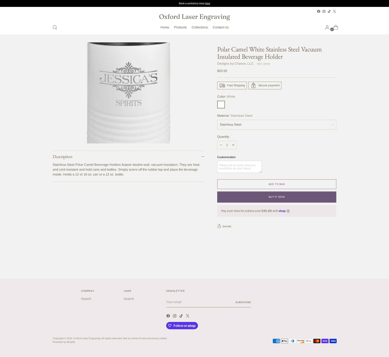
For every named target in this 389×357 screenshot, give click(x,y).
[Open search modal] (55, 27)
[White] (221, 104)
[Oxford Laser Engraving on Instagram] (324, 11)
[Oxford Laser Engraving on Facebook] (319, 11)
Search (86, 298)
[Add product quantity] (233, 145)
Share (227, 226)
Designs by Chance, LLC (235, 63)
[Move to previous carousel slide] (323, 264)
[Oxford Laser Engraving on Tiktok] (329, 11)
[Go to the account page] (326, 27)
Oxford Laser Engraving (87, 338)
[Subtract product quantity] (221, 145)
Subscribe (243, 302)
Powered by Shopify (64, 342)
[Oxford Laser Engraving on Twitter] (334, 11)
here (207, 3)
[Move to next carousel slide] (332, 264)
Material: (234, 115)
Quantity (223, 136)
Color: (226, 96)
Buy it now (277, 197)
